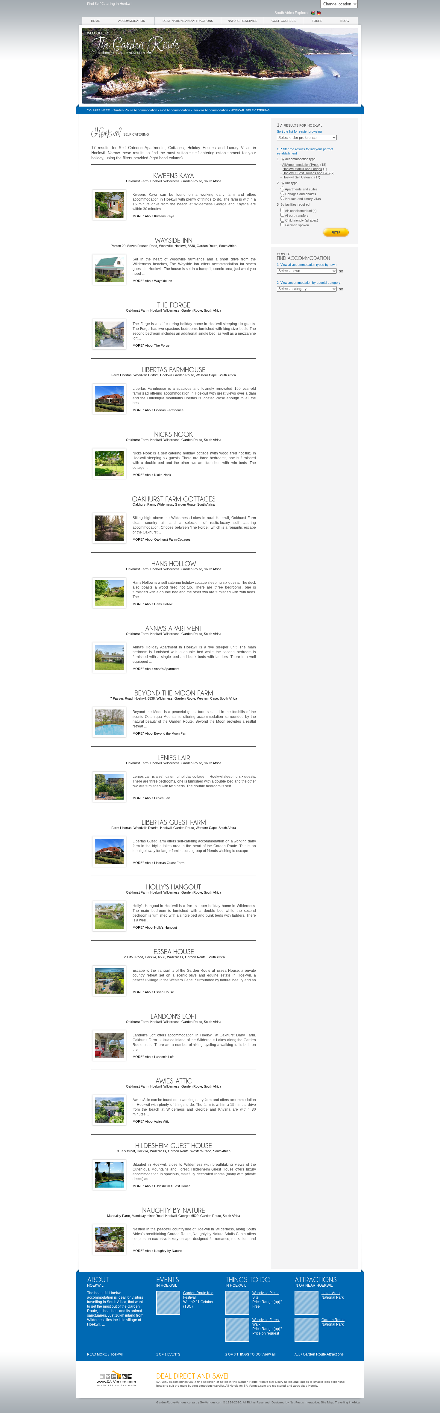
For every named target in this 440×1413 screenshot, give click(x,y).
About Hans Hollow (158, 604)
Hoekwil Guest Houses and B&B (306, 173)
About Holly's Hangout (161, 927)
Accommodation (131, 20)
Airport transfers (296, 215)
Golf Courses (283, 20)
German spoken (296, 225)
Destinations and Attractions (188, 20)
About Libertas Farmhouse (164, 410)
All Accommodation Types (300, 164)
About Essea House (159, 992)
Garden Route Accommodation (135, 110)
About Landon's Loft (159, 1057)
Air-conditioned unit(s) (300, 211)
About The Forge (157, 345)
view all (269, 1354)
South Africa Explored (291, 13)
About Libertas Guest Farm (164, 863)
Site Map (327, 1402)
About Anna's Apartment (162, 669)
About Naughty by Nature (163, 1251)
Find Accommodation (175, 110)
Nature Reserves (242, 20)
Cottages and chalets (300, 194)
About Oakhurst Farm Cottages (168, 539)
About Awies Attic (157, 1121)
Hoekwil (116, 1354)
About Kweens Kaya (159, 216)
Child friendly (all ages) (301, 220)
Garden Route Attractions (323, 1354)
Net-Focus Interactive (304, 1402)
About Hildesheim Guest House (167, 1186)
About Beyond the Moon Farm (166, 733)
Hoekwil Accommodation (210, 110)
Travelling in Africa (347, 1402)
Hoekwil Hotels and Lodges (302, 169)
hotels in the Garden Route (239, 1381)
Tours (317, 20)
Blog (344, 20)
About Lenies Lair (157, 798)
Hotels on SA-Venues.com (248, 1385)
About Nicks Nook (158, 475)
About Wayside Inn (158, 281)
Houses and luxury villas (302, 199)
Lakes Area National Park (332, 1295)
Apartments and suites (301, 189)
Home (95, 20)
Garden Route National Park (333, 1322)
